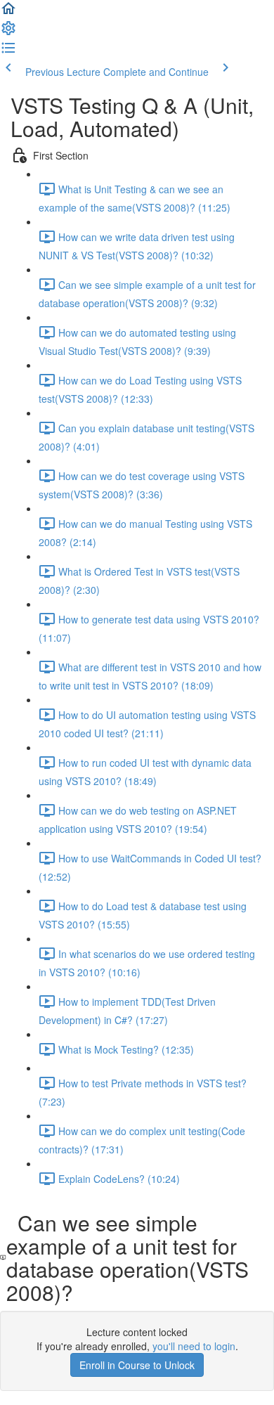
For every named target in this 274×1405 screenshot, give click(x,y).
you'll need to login (193, 1346)
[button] (8, 13)
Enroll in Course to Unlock (137, 1365)
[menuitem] (8, 32)
